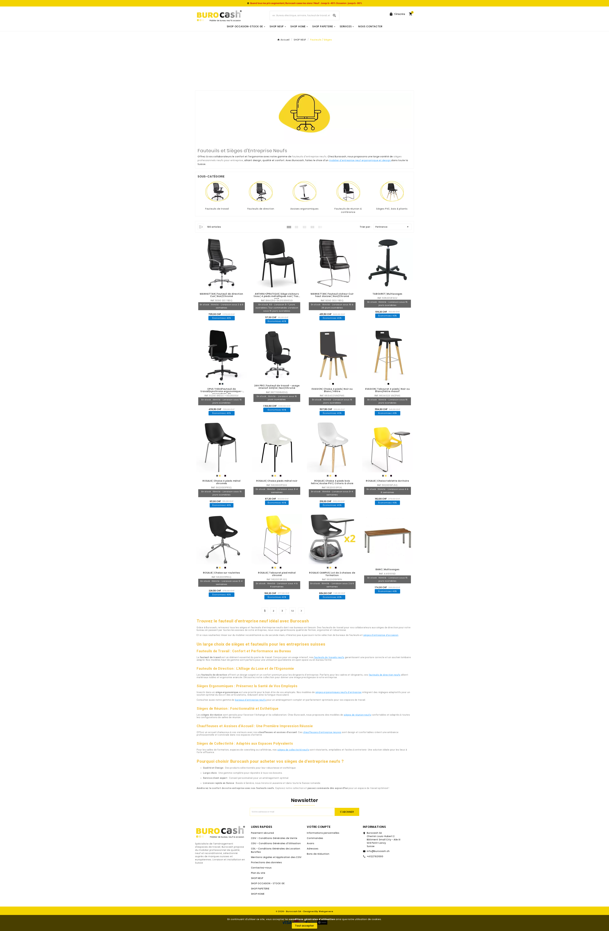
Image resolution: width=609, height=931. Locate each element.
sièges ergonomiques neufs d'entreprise (338, 692)
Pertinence (392, 227)
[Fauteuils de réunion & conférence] (348, 192)
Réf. (213, 300)
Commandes (315, 838)
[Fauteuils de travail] (217, 192)
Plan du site (258, 872)
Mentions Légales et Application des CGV (276, 857)
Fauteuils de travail (217, 208)
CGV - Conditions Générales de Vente (274, 838)
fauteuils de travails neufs (329, 657)
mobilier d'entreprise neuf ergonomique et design (360, 160)
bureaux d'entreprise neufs (250, 700)
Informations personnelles (323, 832)
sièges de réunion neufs (357, 715)
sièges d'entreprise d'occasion (380, 635)
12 (292, 610)
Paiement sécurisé (262, 832)
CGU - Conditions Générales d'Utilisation (276, 843)
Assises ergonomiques (304, 208)
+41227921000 (375, 856)
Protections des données (266, 862)
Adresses (312, 848)
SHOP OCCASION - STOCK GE (268, 883)
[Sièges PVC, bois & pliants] (392, 192)
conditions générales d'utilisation (312, 919)
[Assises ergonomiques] (304, 192)
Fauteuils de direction (260, 208)
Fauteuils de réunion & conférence (348, 210)
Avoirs (310, 843)
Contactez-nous (261, 867)
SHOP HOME (258, 893)
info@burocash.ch (378, 851)
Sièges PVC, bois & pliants (392, 208)
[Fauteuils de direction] (261, 192)
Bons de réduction (318, 853)
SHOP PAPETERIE (260, 888)
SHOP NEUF (257, 878)
